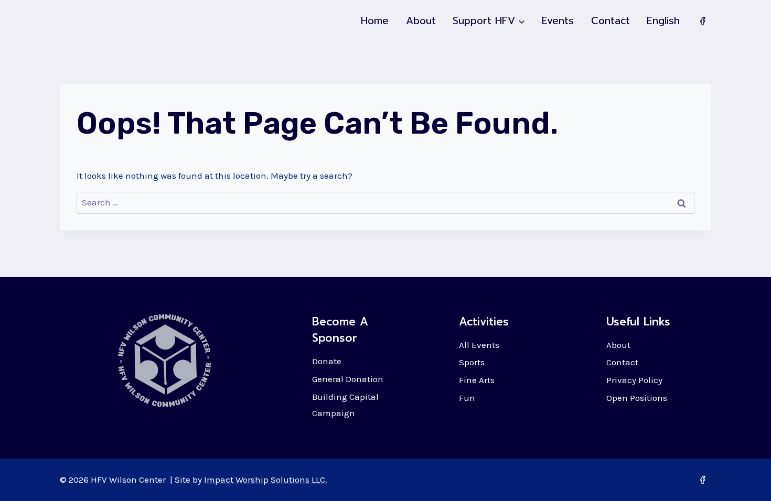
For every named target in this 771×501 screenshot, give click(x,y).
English (663, 20)
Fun (467, 398)
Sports (472, 362)
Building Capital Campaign (345, 404)
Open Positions (636, 398)
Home (375, 20)
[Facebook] (702, 21)
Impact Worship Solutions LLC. (265, 479)
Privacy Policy (634, 380)
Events (558, 20)
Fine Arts (477, 380)
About (421, 20)
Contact (610, 20)
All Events (479, 345)
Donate (326, 361)
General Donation (347, 379)
